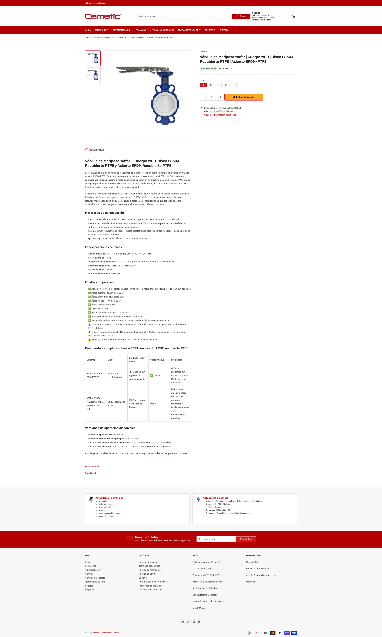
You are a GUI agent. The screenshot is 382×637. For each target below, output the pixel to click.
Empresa (224, 30)
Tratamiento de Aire (188, 30)
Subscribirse (245, 539)
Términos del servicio (149, 566)
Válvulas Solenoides (163, 30)
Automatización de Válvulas (153, 581)
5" (226, 85)
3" (211, 85)
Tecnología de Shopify (110, 633)
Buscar (242, 16)
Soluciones (100, 30)
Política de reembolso (150, 570)
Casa (87, 37)
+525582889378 (262, 15)
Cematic (203, 52)
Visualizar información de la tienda (220, 115)
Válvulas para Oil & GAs (150, 589)
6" (233, 85)
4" (218, 85)
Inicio (88, 30)
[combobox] (193, 16)
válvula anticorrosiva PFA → (146, 339)
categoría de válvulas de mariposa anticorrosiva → (164, 453)
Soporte (209, 30)
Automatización (121, 30)
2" (203, 85)
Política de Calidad (148, 562)
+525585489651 (268, 17)
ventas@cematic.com (261, 20)
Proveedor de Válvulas (150, 585)
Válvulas (141, 30)
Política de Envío (147, 573)
